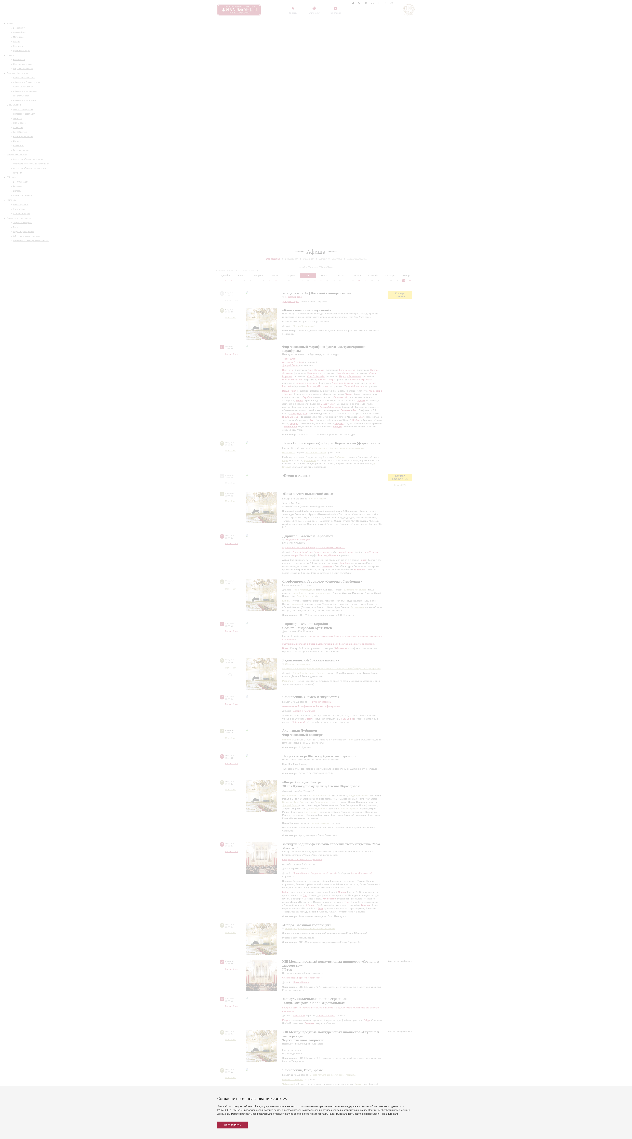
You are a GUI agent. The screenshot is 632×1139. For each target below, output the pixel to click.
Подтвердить (232, 1124)
